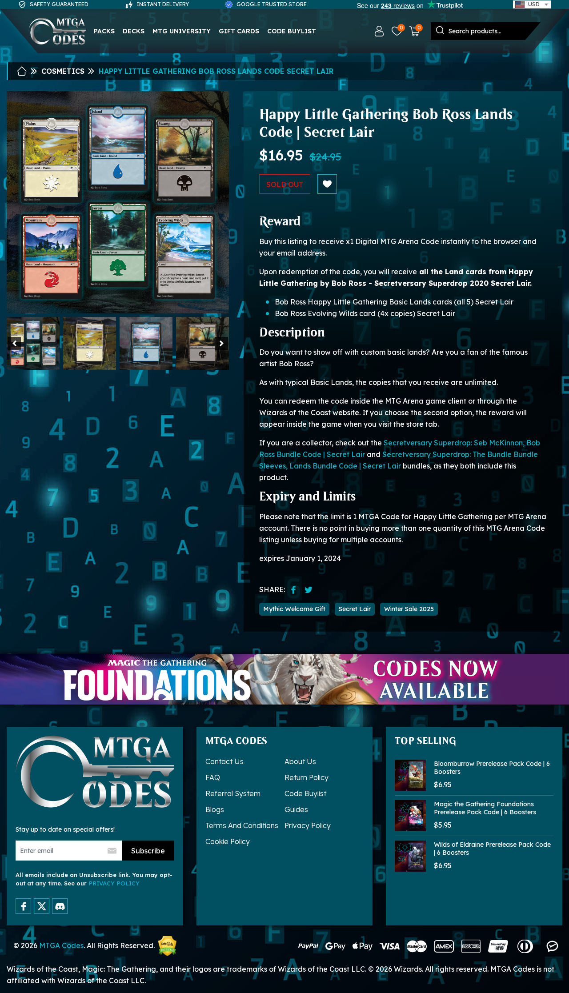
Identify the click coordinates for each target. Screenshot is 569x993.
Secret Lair (355, 609)
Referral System (232, 793)
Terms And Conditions (241, 825)
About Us (300, 761)
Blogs (214, 809)
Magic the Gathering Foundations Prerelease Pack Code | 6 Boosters (485, 808)
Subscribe (148, 850)
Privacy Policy (307, 825)
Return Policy (306, 777)
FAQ (212, 777)
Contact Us (224, 761)
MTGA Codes (61, 945)
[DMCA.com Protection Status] (167, 946)
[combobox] (532, 4)
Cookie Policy (227, 841)
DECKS (133, 31)
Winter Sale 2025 (409, 609)
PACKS (104, 31)
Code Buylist (291, 31)
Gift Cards (239, 31)
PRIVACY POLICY (114, 883)
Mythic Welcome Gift (294, 609)
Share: (272, 589)
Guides (296, 809)
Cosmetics (62, 71)
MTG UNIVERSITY (181, 31)
